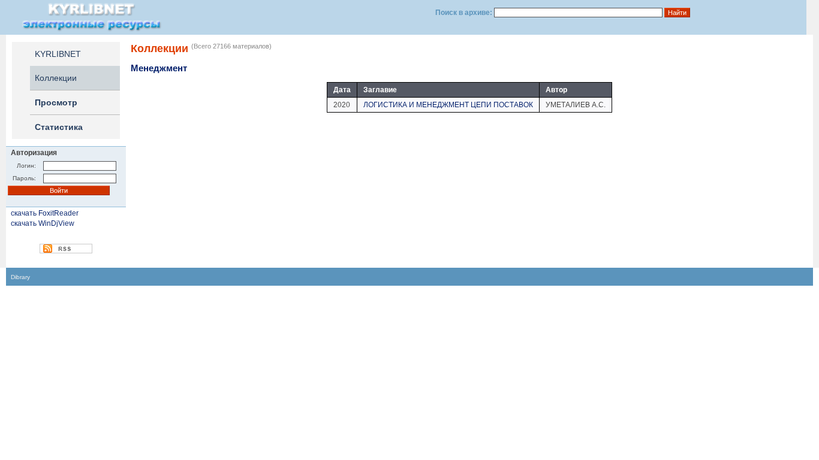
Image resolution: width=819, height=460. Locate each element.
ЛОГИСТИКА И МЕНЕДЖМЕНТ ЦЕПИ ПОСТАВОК (448, 105)
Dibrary (20, 277)
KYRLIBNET (58, 54)
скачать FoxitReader (45, 213)
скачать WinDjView (42, 223)
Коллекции (56, 78)
